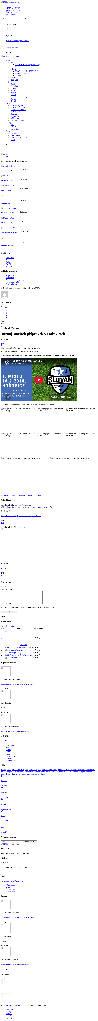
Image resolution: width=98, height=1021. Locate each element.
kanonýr (54, 770)
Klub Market (4, 707)
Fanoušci (9, 103)
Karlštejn (19, 650)
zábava (42, 774)
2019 (26, 770)
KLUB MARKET (13, 8)
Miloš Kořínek (6, 190)
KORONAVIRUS (65, 770)
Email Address (6, 589)
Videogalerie (15, 135)
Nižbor (17, 658)
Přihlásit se (10, 278)
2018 (3, 495)
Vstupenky (15, 80)
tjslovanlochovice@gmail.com (17, 41)
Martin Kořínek (6, 223)
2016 (14, 770)
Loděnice (23, 645)
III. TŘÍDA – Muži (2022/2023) (27, 65)
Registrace (10, 276)
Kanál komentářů (12, 282)
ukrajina (82, 772)
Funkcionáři (15, 86)
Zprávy (18, 67)
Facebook (11, 885)
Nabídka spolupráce (22, 97)
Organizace (10, 82)
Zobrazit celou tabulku (9, 626)
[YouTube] (6, 150)
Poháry (13, 140)
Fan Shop (9, 264)
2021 (35, 770)
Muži (12, 63)
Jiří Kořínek (5, 203)
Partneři (13, 95)
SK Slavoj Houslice (18, 120)
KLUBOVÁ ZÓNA (13, 10)
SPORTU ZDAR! (6, 568)
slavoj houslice (56, 772)
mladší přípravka (78, 770)
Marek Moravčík (7, 180)
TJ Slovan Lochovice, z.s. (11, 1005)
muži (93, 770)
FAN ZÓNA (11, 15)
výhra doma (5, 774)
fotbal (7, 495)
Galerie (8, 131)
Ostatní (8, 758)
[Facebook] (6, 144)
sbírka (48, 772)
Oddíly (13, 84)
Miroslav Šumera (7, 245)
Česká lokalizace (12, 284)
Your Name (5, 587)
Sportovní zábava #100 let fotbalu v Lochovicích (15, 731)
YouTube (11, 891)
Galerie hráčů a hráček (19, 137)
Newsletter (15, 129)
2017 (18, 770)
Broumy (18, 653)
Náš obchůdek (16, 118)
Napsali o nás (11, 756)
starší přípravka (21, 495)
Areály (13, 90)
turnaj (30, 495)
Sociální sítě (15, 116)
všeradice (35, 774)
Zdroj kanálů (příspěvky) (15, 280)
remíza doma (40, 772)
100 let (3, 770)
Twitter (10, 887)
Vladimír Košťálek (7, 213)
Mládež (13, 69)
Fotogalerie (15, 133)
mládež (12, 495)
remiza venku (30, 772)
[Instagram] (6, 148)
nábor (3, 772)
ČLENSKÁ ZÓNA (13, 12)
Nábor (8, 29)
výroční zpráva (26, 774)
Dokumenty (15, 88)
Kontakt (14, 101)
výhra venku (37, 495)
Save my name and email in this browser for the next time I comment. (29, 608)
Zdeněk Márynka (7, 171)
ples (7, 772)
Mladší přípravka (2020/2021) (26, 71)
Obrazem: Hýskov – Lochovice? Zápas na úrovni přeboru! (18, 684)
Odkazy (13, 99)
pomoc (11, 772)
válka (92, 772)
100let (9, 770)
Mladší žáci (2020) (22, 73)
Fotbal (8, 60)
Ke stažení (14, 114)
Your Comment (7, 603)
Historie (13, 93)
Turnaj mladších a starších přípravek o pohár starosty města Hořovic (21, 516)
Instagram (11, 889)
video (88, 772)
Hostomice (28, 655)
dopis (44, 770)
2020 (31, 770)
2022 (39, 770)
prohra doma (19, 772)
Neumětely (29, 647)
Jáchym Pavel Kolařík (9, 232)
